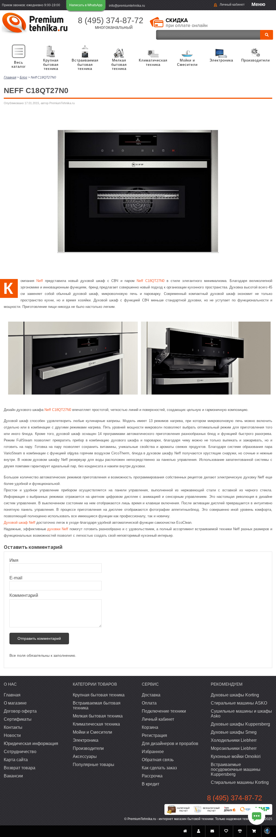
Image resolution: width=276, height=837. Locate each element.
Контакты (13, 727)
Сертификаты (18, 719)
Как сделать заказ (159, 767)
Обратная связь (158, 759)
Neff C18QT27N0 (150, 281)
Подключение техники (164, 711)
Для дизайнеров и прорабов (170, 743)
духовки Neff (57, 529)
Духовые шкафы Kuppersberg (240, 724)
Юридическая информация (31, 743)
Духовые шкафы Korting (235, 695)
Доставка (151, 695)
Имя (16, 560)
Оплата (149, 703)
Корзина (150, 727)
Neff (39, 281)
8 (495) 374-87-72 (110, 20)
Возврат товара (19, 767)
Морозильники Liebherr (234, 748)
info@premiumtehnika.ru (127, 6)
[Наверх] (267, 831)
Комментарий (23, 595)
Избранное (153, 751)
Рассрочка (152, 776)
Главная (12, 695)
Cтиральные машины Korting (240, 782)
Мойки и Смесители (187, 62)
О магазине (15, 703)
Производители (255, 60)
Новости (12, 735)
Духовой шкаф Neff (19, 522)
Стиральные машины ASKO (239, 703)
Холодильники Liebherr (234, 740)
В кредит (150, 784)
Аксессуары (85, 756)
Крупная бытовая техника (50, 64)
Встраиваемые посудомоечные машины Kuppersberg (235, 769)
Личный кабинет (232, 4)
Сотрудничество (20, 751)
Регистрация (154, 735)
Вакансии (13, 776)
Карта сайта (16, 759)
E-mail (16, 577)
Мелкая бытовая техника (119, 64)
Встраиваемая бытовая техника (85, 64)
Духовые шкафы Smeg (234, 732)
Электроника (221, 60)
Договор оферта (20, 711)
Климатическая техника (153, 62)
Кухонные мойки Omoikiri (236, 756)
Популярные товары (93, 764)
